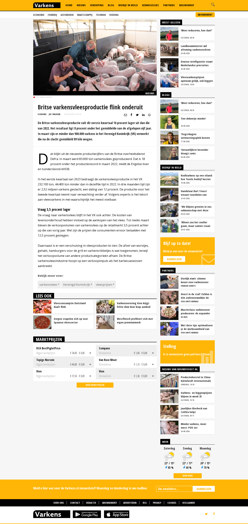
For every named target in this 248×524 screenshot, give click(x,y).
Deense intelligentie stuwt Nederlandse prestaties (197, 63)
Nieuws (81, 5)
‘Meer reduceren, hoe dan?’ (196, 30)
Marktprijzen (49, 339)
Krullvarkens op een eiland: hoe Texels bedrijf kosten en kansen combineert (197, 177)
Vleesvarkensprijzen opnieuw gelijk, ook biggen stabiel (197, 79)
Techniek (101, 15)
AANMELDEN (203, 489)
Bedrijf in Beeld (128, 5)
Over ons (58, 502)
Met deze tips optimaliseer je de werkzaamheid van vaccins (197, 327)
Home (69, 5)
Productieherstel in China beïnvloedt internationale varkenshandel (196, 379)
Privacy (157, 502)
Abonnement (205, 14)
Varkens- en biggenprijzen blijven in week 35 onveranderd (196, 394)
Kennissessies (150, 5)
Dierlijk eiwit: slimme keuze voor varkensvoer (194, 280)
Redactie (91, 502)
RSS (145, 502)
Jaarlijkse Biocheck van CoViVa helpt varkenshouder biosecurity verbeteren (196, 410)
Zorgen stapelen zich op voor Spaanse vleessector (71, 320)
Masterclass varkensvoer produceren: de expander (195, 311)
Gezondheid (67, 15)
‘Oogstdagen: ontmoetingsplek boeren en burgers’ (195, 135)
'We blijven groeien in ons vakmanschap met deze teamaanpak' (196, 208)
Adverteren (130, 502)
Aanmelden (174, 259)
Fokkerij (52, 15)
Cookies (171, 502)
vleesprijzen (104, 285)
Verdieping (96, 5)
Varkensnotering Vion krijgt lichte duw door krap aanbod (133, 305)
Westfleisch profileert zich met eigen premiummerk (135, 320)
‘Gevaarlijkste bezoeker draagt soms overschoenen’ (194, 151)
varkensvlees (48, 285)
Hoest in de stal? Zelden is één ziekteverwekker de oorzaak (196, 295)
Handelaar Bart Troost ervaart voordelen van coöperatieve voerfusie (194, 192)
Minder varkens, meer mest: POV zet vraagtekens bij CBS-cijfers (196, 425)
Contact (75, 502)
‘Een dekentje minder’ (193, 118)
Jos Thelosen (54, 114)
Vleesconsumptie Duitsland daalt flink (70, 305)
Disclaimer (188, 502)
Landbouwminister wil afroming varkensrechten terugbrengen (195, 47)
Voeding (114, 15)
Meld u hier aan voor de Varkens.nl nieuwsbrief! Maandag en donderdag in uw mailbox (90, 488)
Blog (111, 5)
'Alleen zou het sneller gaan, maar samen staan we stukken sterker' (195, 224)
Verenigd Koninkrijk (76, 285)
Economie (38, 15)
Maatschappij (84, 15)
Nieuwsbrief (186, 5)
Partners (169, 5)
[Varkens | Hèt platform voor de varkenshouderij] (46, 5)
